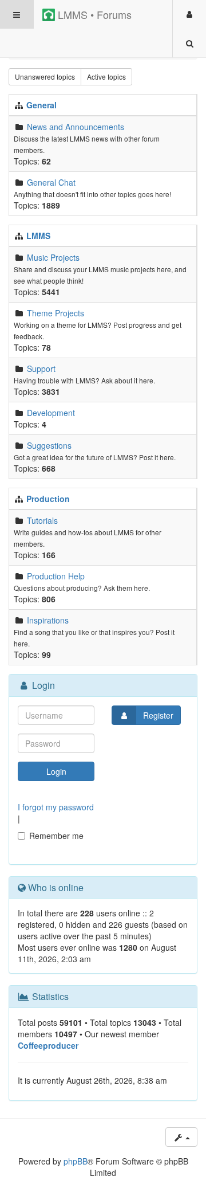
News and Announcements (75, 126)
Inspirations (48, 620)
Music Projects (53, 257)
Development (51, 412)
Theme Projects (55, 313)
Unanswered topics (45, 76)
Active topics (106, 76)
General (41, 105)
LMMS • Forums (93, 14)
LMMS (38, 235)
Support (41, 368)
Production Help (56, 576)
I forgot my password (56, 807)
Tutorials (42, 520)
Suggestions (49, 445)
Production (48, 498)
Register (158, 715)
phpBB (76, 1161)
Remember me (56, 835)
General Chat (51, 182)
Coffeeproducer (48, 1045)
